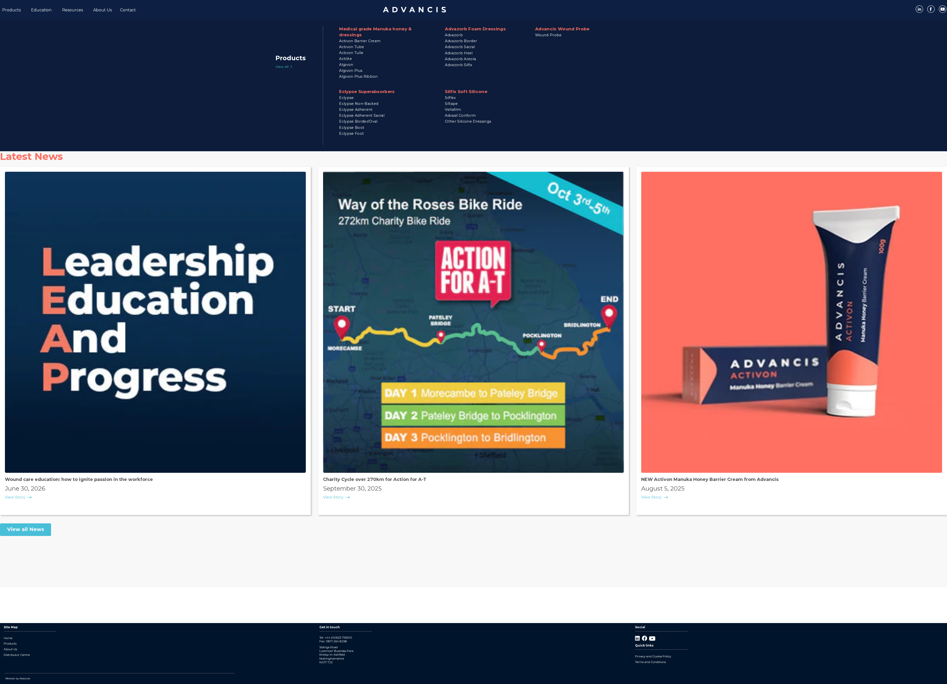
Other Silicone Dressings (468, 121)
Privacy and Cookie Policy (653, 656)
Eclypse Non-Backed (358, 103)
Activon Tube (351, 47)
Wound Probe (548, 35)
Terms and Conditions (650, 662)
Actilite (345, 59)
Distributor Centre (17, 655)
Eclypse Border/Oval (358, 121)
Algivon (346, 64)
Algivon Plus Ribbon (358, 76)
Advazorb (454, 35)
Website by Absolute (17, 678)
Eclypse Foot (351, 133)
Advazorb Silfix (458, 65)
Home (8, 638)
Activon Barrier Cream (360, 41)
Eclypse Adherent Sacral (361, 115)
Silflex (450, 97)
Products (10, 643)
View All (282, 67)
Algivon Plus (350, 70)
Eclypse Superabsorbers (367, 91)
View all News (25, 529)
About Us (10, 649)
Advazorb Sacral (460, 47)
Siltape (451, 103)
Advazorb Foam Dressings (475, 28)
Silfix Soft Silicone (466, 91)
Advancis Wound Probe (562, 28)
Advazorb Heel (459, 53)
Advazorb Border (461, 41)
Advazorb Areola (460, 59)
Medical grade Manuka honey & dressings (375, 31)
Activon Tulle (351, 53)
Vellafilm (453, 109)
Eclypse (346, 97)
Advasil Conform (460, 115)
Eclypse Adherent (355, 109)
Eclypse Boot (351, 127)
